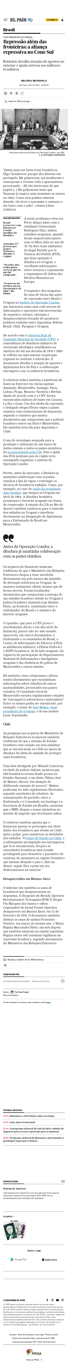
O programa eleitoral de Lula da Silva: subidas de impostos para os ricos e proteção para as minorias (33, 1130)
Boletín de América (14, 1189)
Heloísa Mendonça (34, 80)
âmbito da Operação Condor (40, 302)
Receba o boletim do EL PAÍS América (26, 959)
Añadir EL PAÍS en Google (19, 101)
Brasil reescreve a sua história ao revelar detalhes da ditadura (12, 229)
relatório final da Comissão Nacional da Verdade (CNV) (29, 337)
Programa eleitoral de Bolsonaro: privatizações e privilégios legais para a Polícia (33, 1139)
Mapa (33, 1338)
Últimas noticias (12, 1110)
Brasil (9, 30)
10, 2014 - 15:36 (39, 85)
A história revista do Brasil (17, 37)
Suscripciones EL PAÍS (46, 1338)
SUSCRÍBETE (52, 20)
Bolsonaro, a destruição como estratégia (32, 1116)
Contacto (13, 1335)
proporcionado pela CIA (25, 452)
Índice (39, 1342)
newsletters (10, 1181)
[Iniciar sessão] (62, 19)
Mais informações (10, 995)
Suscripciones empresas (22, 1342)
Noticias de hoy (49, 1342)
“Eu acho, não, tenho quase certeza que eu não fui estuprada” (12, 270)
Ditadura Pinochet (40, 981)
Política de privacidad (21, 1338)
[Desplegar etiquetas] (63, 981)
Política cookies (51, 1335)
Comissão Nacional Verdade (16, 981)
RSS (34, 1342)
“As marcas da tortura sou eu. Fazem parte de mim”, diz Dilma (12, 288)
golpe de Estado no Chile (44, 838)
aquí (48, 1002)
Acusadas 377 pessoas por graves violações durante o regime (11, 250)
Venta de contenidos (26, 1335)
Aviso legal (39, 1335)
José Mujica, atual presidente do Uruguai (30, 709)
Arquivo (8, 1216)
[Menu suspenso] (5, 19)
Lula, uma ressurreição (22, 1122)
